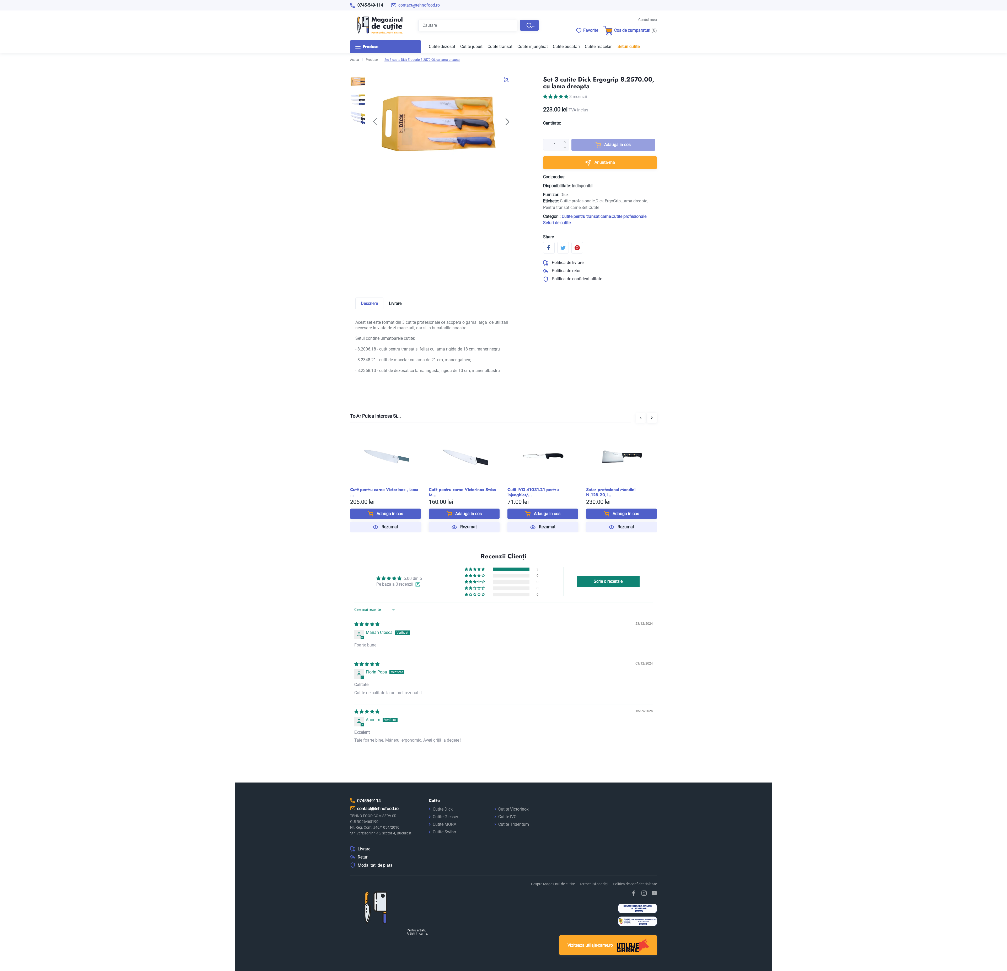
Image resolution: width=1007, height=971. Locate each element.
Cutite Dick (443, 809)
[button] (507, 121)
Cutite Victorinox (513, 809)
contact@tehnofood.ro (419, 5)
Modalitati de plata (375, 865)
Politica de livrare (567, 262)
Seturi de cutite (557, 222)
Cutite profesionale (629, 216)
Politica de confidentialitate (576, 278)
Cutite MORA (444, 824)
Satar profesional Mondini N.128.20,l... (610, 492)
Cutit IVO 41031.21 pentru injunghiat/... (533, 492)
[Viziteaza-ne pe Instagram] (644, 893)
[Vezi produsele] (376, 25)
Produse (372, 59)
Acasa (354, 59)
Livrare (364, 849)
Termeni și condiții (594, 884)
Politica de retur (566, 270)
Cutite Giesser (445, 816)
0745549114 (369, 800)
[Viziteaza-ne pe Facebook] (633, 893)
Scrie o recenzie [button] (608, 581)
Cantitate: (552, 123)
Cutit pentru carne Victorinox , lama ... (384, 492)
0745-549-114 (370, 5)
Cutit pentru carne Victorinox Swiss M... (462, 492)
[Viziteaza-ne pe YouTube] (654, 893)
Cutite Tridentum (513, 824)
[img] (366, 624)
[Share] (549, 247)
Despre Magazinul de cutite (553, 884)
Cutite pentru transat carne (586, 216)
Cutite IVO (507, 816)
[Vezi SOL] (637, 909)
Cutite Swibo (444, 831)
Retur (362, 857)
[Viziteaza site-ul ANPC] (637, 921)
